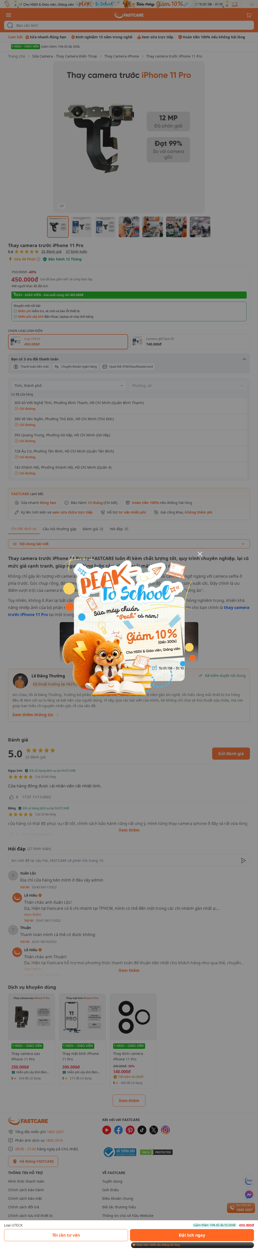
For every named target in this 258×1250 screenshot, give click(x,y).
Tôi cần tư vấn (66, 1235)
